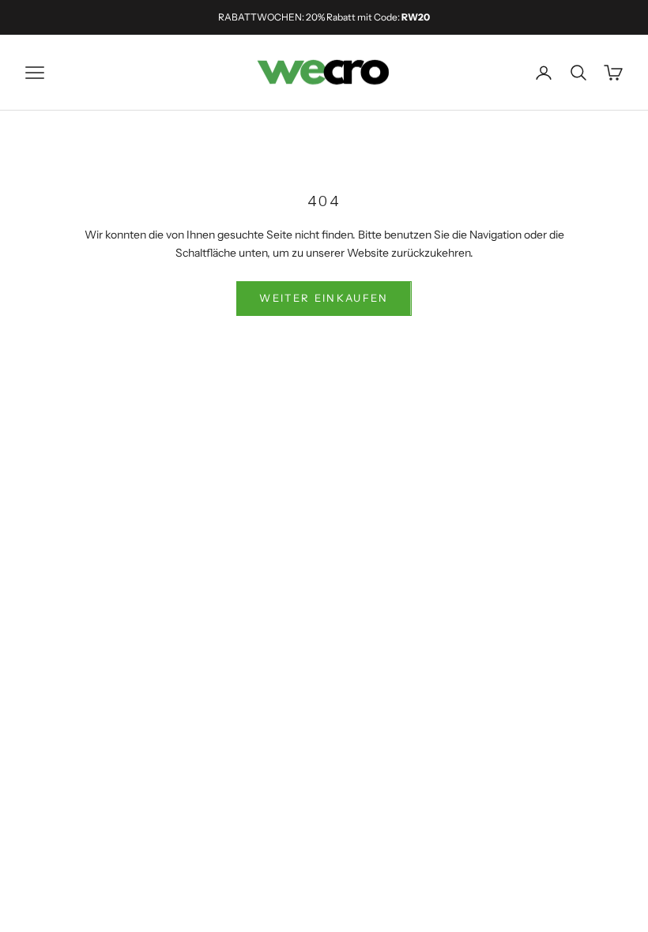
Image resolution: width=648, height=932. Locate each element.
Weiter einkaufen (323, 297)
